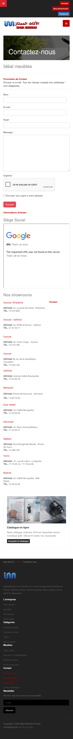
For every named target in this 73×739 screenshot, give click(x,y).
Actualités (7, 609)
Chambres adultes (11, 627)
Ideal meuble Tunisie (9, 575)
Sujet (6, 119)
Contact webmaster (11, 687)
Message (8, 132)
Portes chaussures (11, 664)
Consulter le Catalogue (18, 541)
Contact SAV (8, 682)
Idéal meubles (9, 604)
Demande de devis (11, 678)
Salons (6, 636)
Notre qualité (8, 618)
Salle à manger (9, 641)
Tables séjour (8, 650)
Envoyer (10, 204)
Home (18, 561)
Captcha (8, 175)
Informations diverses (14, 212)
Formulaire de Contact (15, 79)
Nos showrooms (60, 8)
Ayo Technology (25, 727)
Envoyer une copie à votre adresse (24, 195)
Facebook (63, 14)
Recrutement (8, 614)
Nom (6, 94)
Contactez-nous (10, 673)
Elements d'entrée (10, 659)
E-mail (7, 107)
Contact (64, 3)
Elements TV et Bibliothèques (15, 655)
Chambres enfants (11, 632)
